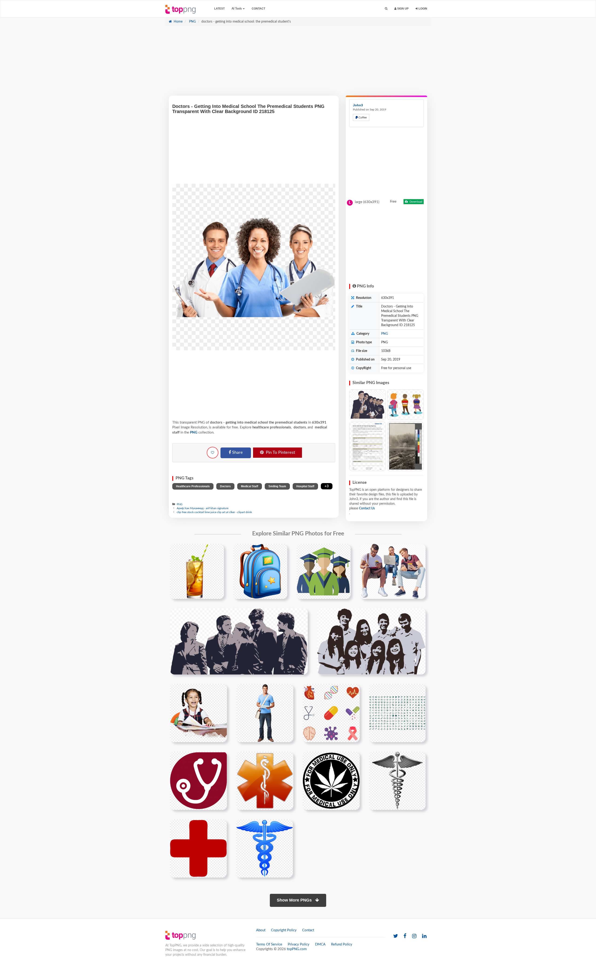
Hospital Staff (305, 486)
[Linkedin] (424, 936)
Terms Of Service (269, 944)
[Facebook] (404, 936)
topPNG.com (297, 949)
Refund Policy (341, 944)
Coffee (362, 117)
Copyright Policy (284, 930)
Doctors (225, 486)
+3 (327, 486)
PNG (192, 21)
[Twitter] (395, 936)
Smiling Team (277, 486)
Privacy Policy (298, 944)
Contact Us (367, 508)
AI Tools (237, 8)
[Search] (386, 9)
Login (422, 8)
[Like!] (212, 452)
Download (415, 201)
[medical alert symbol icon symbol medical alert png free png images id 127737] (264, 780)
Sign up (402, 8)
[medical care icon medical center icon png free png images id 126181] (198, 780)
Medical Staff (249, 486)
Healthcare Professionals (193, 486)
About (260, 930)
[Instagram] (414, 936)
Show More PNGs (295, 900)
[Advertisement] (298, 63)
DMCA (320, 944)
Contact (258, 8)
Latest (219, 8)
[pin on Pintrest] (218, 550)
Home (178, 21)
